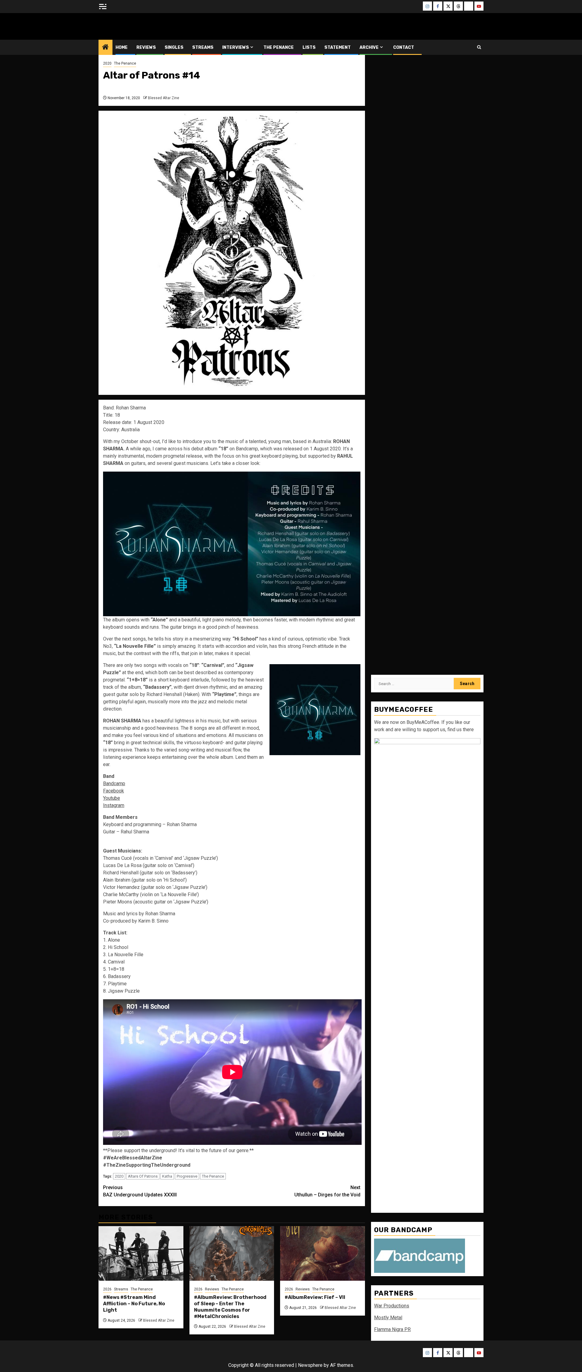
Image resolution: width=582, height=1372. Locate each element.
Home (121, 47)
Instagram (113, 805)
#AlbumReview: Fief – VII (315, 1297)
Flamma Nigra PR (392, 1329)
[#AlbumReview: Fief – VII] (322, 1253)
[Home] (105, 47)
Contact (403, 47)
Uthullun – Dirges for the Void (327, 1191)
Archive (369, 47)
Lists (309, 47)
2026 (107, 1289)
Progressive (187, 1176)
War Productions (391, 1305)
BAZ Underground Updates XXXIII (140, 1191)
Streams (202, 47)
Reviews (146, 47)
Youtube (111, 798)
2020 (107, 63)
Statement (337, 47)
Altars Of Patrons (143, 1176)
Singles (174, 47)
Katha (167, 1176)
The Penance (278, 47)
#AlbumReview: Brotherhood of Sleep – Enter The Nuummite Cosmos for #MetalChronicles (230, 1306)
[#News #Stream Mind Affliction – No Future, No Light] (141, 1253)
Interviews (235, 47)
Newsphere (310, 1365)
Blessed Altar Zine (139, 26)
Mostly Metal (388, 1317)
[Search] (479, 47)
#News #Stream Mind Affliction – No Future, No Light (134, 1303)
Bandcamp (114, 783)
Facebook (113, 791)
